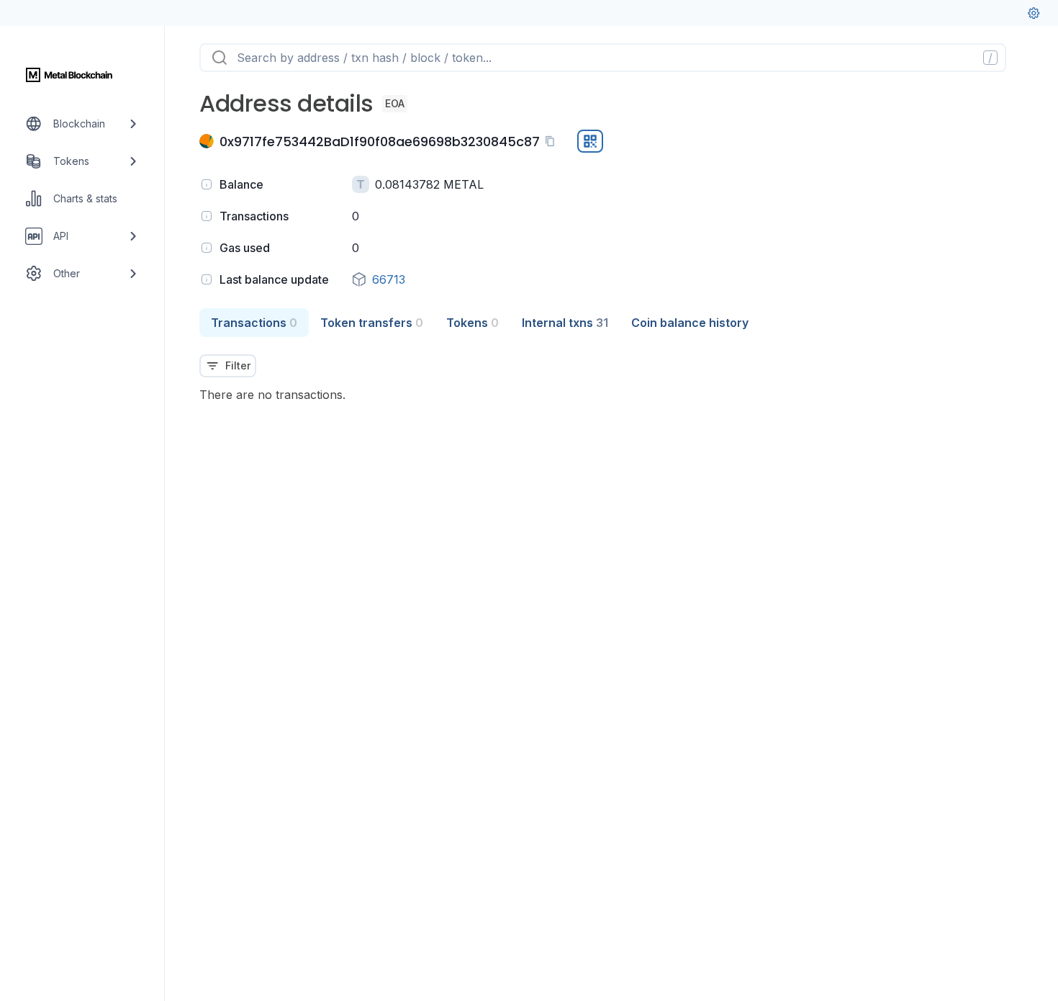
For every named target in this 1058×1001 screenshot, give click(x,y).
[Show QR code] (590, 141)
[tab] (254, 322)
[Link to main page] (69, 75)
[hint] (206, 184)
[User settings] (1033, 13)
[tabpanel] (611, 370)
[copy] (553, 141)
